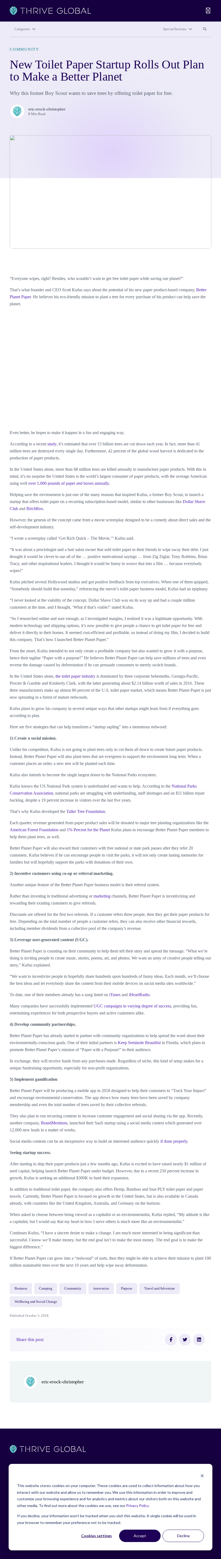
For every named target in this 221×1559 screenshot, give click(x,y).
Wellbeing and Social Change (36, 1302)
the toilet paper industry (75, 676)
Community (24, 49)
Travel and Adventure (159, 1288)
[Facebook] (171, 1340)
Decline (183, 1535)
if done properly (173, 1141)
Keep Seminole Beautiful (139, 1042)
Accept (140, 1535)
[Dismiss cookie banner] (202, 1475)
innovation (101, 1288)
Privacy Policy (137, 1505)
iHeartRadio (139, 994)
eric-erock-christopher (46, 109)
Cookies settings (96, 1535)
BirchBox (34, 508)
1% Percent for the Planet (88, 829)
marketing (102, 896)
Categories (22, 29)
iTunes (114, 994)
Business (21, 1288)
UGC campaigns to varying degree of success (132, 1006)
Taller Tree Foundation (85, 811)
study (51, 444)
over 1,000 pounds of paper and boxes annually (68, 483)
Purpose (126, 1288)
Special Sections (175, 29)
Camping (45, 1288)
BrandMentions (54, 1123)
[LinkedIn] (199, 1340)
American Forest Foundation (34, 829)
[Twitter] (185, 1340)
